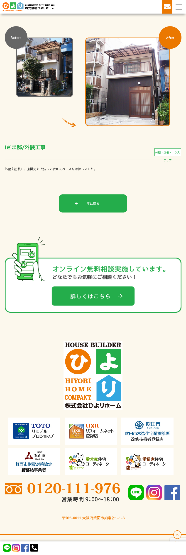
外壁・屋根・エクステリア (167, 153)
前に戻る (93, 203)
